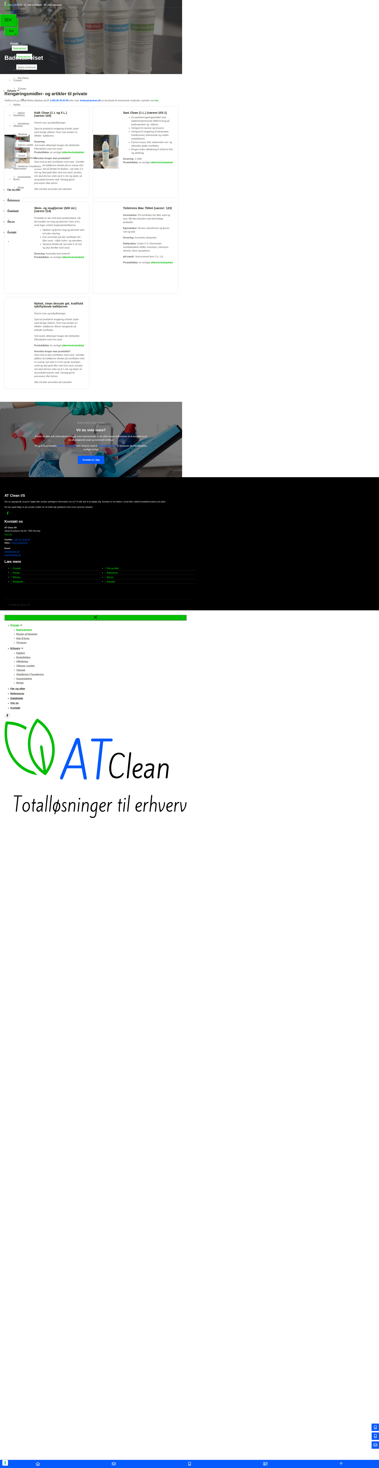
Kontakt (16, 241)
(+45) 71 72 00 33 (66, 446)
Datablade (13, 211)
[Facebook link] (7, 513)
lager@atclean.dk (12, 555)
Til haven (17, 80)
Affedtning (18, 126)
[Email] (114, 1464)
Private (10, 34)
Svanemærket (19, 168)
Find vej (8, 534)
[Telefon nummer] (189, 1464)
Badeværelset (19, 48)
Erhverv (11, 90)
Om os (11, 221)
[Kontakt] (265, 1464)
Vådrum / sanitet (21, 136)
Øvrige (16, 179)
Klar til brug (18, 69)
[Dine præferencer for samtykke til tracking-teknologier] (5, 1463)
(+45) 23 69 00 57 (19, 543)
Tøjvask (17, 147)
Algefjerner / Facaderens (25, 158)
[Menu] (8, 20)
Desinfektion (19, 115)
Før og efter (13, 189)
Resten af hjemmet (22, 59)
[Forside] (38, 1464)
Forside (17, 568)
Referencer (13, 200)
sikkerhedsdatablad (73, 257)
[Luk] (95, 618)
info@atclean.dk (107, 446)
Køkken (16, 104)
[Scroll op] (341, 1464)
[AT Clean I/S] (15, 12)
